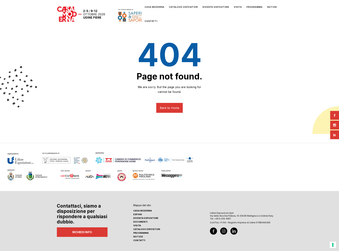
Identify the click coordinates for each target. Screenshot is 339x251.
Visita (137, 225)
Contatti (139, 240)
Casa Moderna (142, 210)
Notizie (138, 236)
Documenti (140, 221)
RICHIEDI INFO (82, 232)
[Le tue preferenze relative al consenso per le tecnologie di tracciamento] (332, 244)
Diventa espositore (145, 218)
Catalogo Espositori (146, 229)
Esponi (137, 214)
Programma (141, 233)
